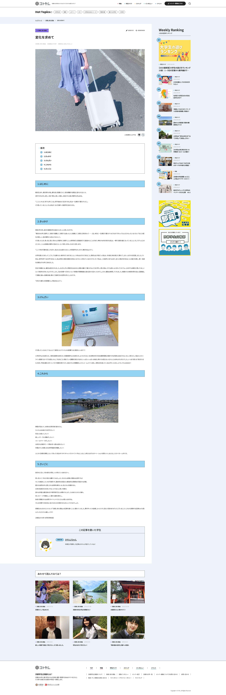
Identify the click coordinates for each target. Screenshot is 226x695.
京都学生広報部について (95, 674)
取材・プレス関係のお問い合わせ (97, 677)
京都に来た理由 (110, 674)
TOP (91, 668)
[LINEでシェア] (139, 134)
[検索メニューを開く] (190, 3)
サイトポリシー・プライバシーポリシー (121, 677)
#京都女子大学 (51, 44)
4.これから (47, 164)
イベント (159, 4)
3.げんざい (47, 160)
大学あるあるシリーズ (90, 12)
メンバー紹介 (136, 674)
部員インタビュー (124, 674)
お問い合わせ (185, 674)
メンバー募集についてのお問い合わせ (167, 674)
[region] (113, 12)
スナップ (138, 4)
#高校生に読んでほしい (65, 44)
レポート (72, 12)
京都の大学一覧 (148, 674)
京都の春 (102, 12)
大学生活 (57, 12)
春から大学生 (112, 12)
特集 (120, 4)
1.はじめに (47, 152)
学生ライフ (129, 4)
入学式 (122, 12)
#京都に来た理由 (40, 44)
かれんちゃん (71, 539)
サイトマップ (138, 677)
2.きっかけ (47, 156)
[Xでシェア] (143, 134)
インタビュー (149, 4)
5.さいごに (47, 169)
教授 (65, 12)
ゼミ (79, 12)
